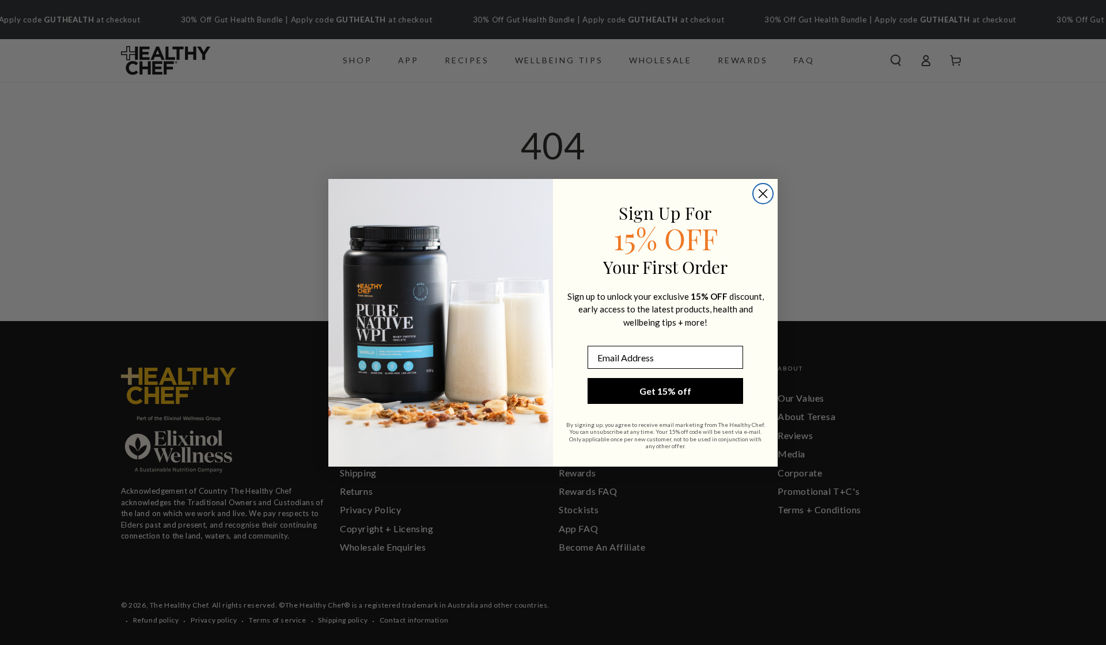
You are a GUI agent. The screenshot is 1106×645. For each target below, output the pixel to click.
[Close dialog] (763, 194)
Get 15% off (665, 391)
